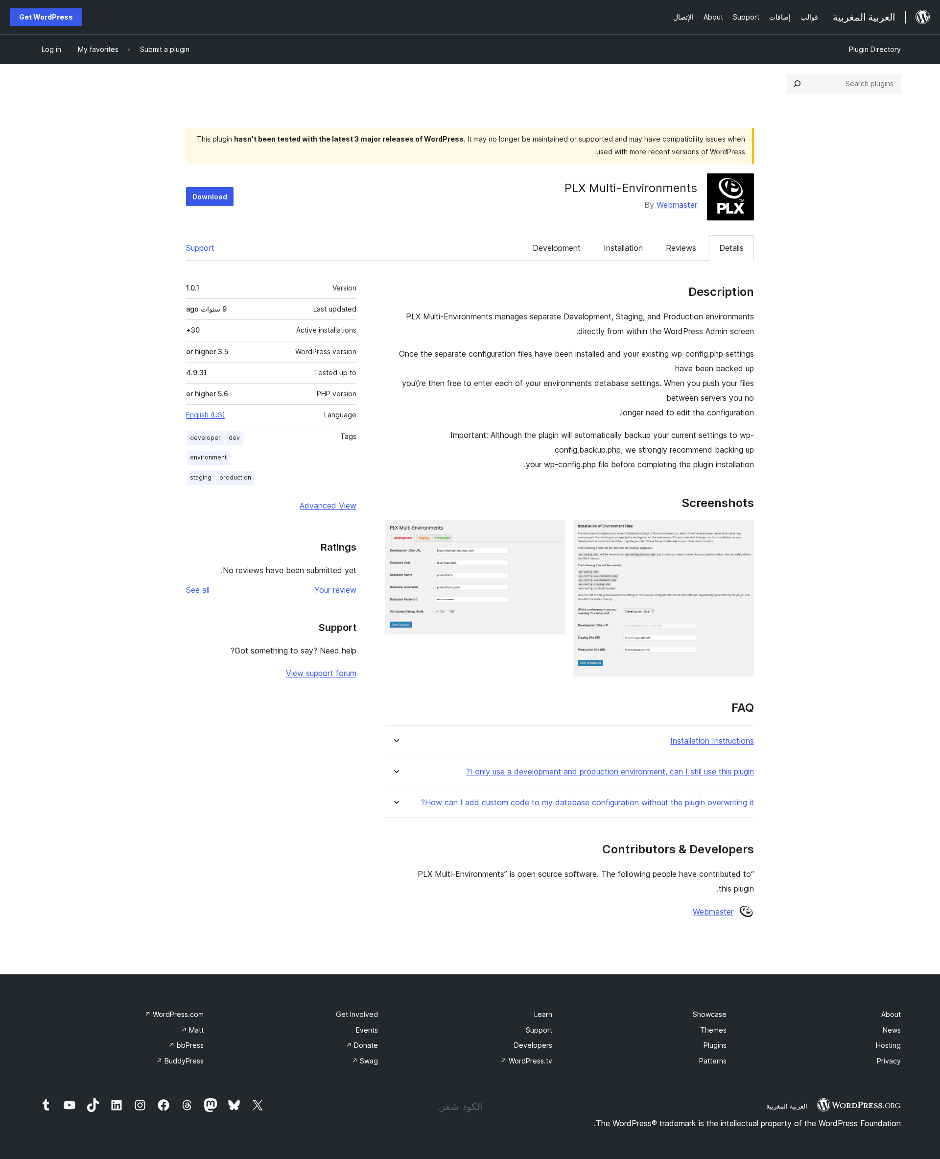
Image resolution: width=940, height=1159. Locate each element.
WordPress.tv (526, 1061)
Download (209, 197)
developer (205, 437)
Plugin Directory (875, 49)
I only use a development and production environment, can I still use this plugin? (610, 771)
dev (234, 437)
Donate (362, 1045)
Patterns (713, 1061)
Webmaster (677, 205)
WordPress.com (174, 1014)
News (892, 1030)
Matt (192, 1030)
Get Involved (357, 1014)
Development (557, 248)
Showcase (710, 1014)
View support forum (321, 673)
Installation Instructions (712, 741)
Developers (533, 1045)
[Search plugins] (797, 84)
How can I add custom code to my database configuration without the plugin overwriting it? (587, 802)
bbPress (186, 1045)
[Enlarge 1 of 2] (741, 533)
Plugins (715, 1045)
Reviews (681, 248)
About (891, 1014)
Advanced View (328, 505)
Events (367, 1030)
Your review (335, 590)
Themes (713, 1030)
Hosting (888, 1045)
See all (198, 590)
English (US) (205, 414)
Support (200, 248)
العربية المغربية (786, 1106)
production (235, 477)
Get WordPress (46, 17)
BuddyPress (180, 1061)
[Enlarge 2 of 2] (552, 533)
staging (201, 477)
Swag (365, 1061)
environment (208, 457)
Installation (623, 248)
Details (731, 248)
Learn (543, 1014)
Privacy (889, 1061)
